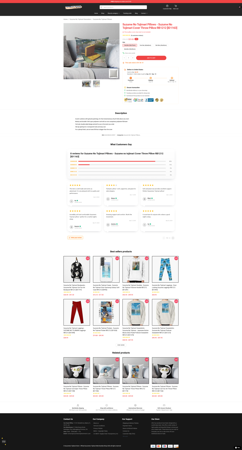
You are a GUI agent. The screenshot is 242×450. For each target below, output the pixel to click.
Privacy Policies (97, 428)
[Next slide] (117, 51)
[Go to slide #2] (96, 83)
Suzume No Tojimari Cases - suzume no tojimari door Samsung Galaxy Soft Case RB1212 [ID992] (106, 287)
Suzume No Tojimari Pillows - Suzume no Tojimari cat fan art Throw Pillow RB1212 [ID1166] (164, 389)
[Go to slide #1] (86, 83)
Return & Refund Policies (130, 428)
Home (65, 19)
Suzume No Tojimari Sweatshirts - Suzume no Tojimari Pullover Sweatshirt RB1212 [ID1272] (163, 330)
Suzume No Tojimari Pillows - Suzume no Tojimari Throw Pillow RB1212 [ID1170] (135, 389)
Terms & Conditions (99, 425)
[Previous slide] (66, 51)
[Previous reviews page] (164, 238)
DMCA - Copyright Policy (100, 431)
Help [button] (238, 447)
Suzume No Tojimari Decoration (80, 19)
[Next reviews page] (173, 238)
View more (121, 345)
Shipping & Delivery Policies (130, 423)
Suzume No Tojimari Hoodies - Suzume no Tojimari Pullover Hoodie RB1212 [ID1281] (136, 287)
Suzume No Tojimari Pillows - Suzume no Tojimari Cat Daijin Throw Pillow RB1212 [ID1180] (76, 389)
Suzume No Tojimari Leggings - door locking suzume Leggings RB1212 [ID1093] (164, 287)
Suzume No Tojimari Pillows (102, 19)
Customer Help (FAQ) (129, 433)
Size (124, 42)
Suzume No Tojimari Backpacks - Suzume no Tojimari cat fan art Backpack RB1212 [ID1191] (75, 287)
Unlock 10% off (3, 442)
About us (96, 423)
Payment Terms (127, 425)
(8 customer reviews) (137, 35)
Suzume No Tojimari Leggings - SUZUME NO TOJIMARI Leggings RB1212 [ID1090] (75, 330)
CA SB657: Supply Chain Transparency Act (105, 433)
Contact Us (126, 431)
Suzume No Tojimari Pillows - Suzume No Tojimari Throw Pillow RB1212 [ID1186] (105, 389)
